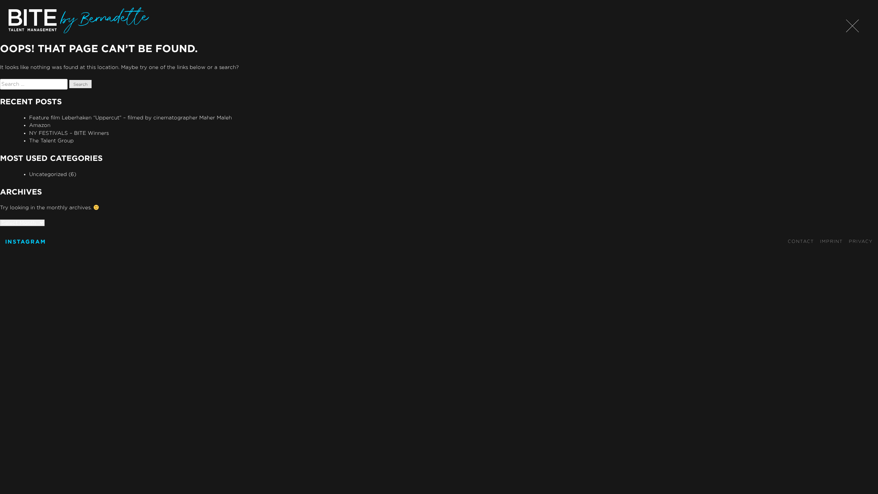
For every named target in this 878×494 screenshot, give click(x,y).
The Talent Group (51, 140)
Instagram (25, 241)
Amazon (39, 125)
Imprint (831, 241)
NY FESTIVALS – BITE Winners (69, 133)
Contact (801, 241)
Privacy (861, 241)
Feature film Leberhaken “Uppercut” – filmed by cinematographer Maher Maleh (130, 117)
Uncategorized (48, 174)
